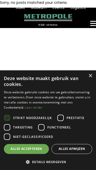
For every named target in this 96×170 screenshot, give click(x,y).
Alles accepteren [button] (26, 149)
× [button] (90, 76)
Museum (39, 7)
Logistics (78, 7)
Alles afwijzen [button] (72, 149)
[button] (48, 161)
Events (59, 7)
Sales (20, 7)
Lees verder (33, 107)
